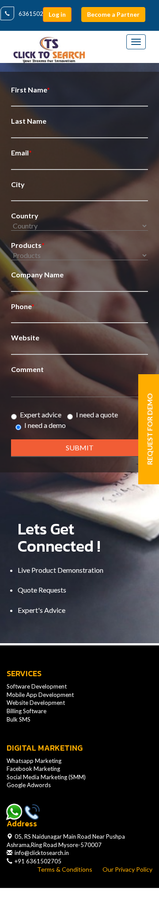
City (18, 184)
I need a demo (45, 425)
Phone (22, 306)
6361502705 (36, 13)
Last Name (28, 121)
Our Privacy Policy (127, 869)
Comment (27, 369)
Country (24, 215)
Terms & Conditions (64, 869)
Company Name (37, 274)
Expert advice (40, 414)
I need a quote (97, 414)
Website (25, 337)
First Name (30, 89)
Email (21, 152)
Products (28, 245)
